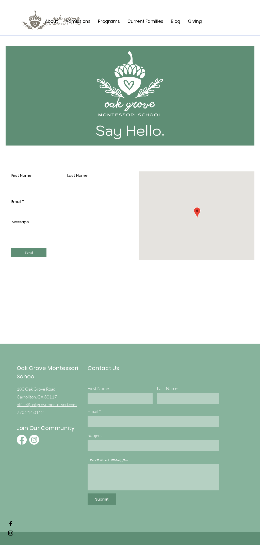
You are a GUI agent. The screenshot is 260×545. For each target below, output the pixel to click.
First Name (21, 175)
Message (20, 222)
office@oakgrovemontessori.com (47, 404)
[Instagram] (10, 533)
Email (16, 201)
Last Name (77, 175)
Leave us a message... (108, 459)
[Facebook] (10, 523)
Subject (95, 435)
